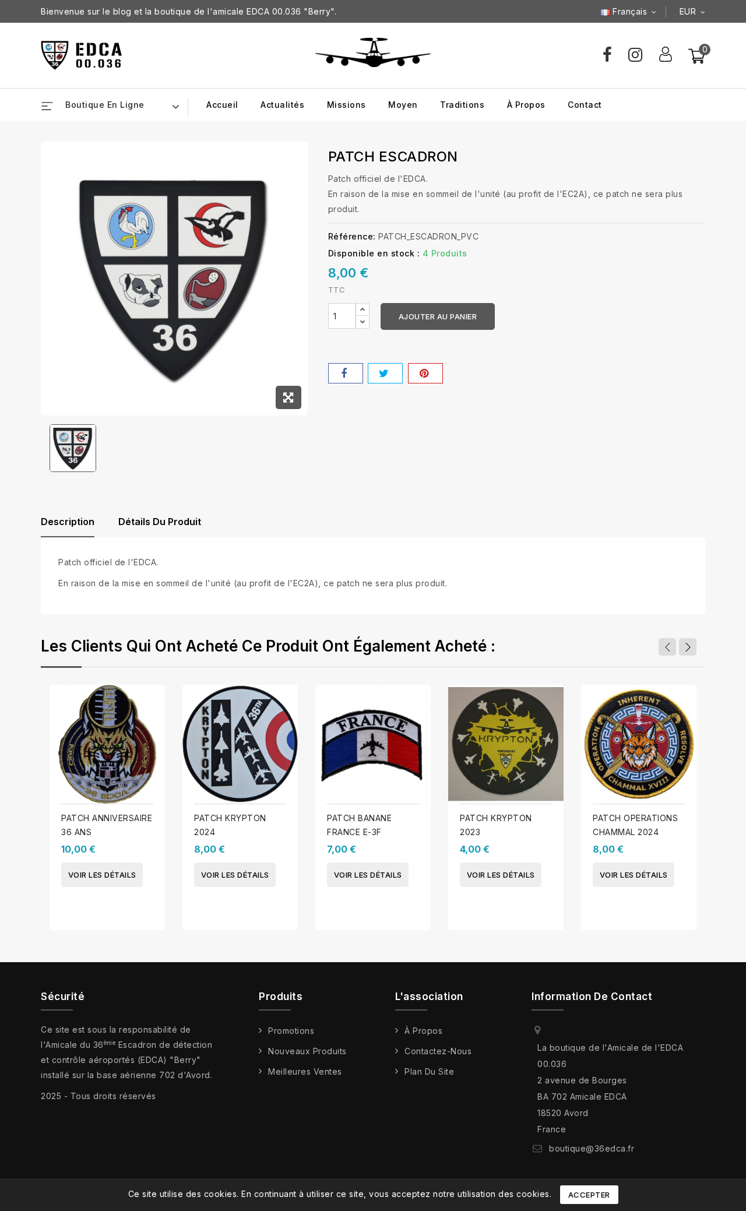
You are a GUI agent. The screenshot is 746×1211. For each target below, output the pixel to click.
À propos (526, 105)
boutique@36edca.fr (591, 1148)
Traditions (462, 105)
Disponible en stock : (374, 253)
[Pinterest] (425, 373)
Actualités (282, 105)
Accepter (589, 1194)
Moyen (403, 105)
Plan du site (429, 1071)
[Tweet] (385, 373)
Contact (585, 105)
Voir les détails (102, 874)
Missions (346, 105)
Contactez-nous (437, 1051)
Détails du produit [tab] (159, 521)
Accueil (222, 105)
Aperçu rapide (152, 686)
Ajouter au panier (438, 316)
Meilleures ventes (305, 1071)
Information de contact (592, 996)
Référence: (352, 236)
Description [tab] (67, 521)
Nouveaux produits (307, 1051)
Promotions (291, 1031)
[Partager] (346, 373)
